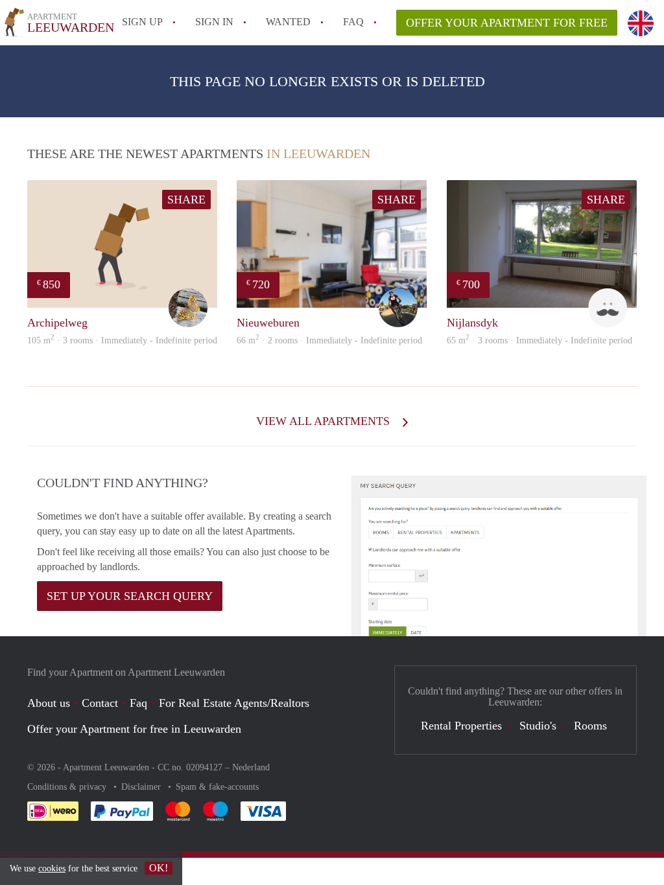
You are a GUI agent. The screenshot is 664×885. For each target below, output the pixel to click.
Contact (100, 702)
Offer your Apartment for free (507, 22)
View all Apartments (324, 421)
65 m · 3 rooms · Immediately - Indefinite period (539, 340)
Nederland (251, 767)
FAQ (353, 21)
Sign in (214, 21)
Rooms (590, 725)
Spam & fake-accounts (217, 787)
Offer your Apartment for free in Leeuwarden (134, 728)
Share (186, 199)
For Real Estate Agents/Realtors (234, 702)
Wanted (288, 21)
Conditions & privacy (68, 787)
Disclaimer (142, 787)
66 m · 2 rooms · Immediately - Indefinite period (329, 340)
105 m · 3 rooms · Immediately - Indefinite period (122, 340)
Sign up (142, 21)
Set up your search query (130, 596)
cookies (51, 868)
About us (48, 702)
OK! (158, 867)
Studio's (537, 725)
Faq (138, 702)
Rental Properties (461, 725)
